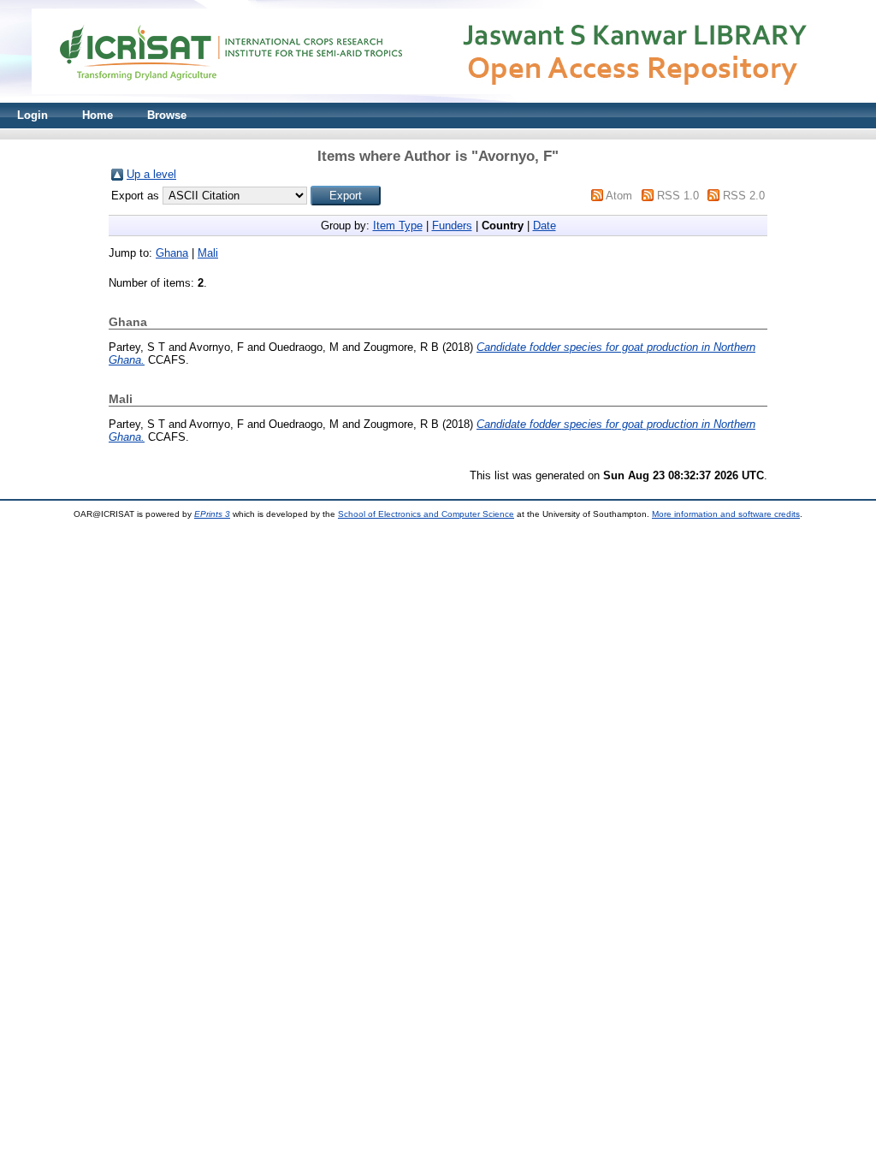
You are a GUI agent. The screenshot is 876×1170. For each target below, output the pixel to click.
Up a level (151, 174)
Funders (452, 225)
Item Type (398, 225)
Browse (166, 115)
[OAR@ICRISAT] (438, 98)
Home (97, 115)
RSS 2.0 (744, 195)
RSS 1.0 (678, 195)
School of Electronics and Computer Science (426, 514)
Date (544, 225)
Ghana (172, 252)
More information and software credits (726, 514)
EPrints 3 (212, 514)
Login (32, 115)
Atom (619, 195)
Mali (208, 252)
